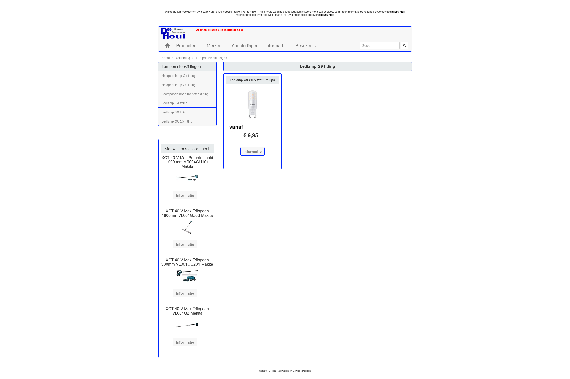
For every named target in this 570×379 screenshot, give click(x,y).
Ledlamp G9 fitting (174, 112)
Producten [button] (187, 45)
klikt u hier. (398, 12)
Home (165, 57)
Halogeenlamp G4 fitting (179, 75)
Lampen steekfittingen (211, 57)
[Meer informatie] (187, 178)
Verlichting (182, 57)
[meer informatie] (252, 104)
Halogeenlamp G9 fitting (179, 84)
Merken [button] (215, 45)
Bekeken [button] (304, 45)
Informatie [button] (276, 45)
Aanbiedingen (245, 45)
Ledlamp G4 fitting (174, 103)
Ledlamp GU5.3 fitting (177, 121)
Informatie (185, 195)
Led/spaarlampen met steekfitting (185, 94)
